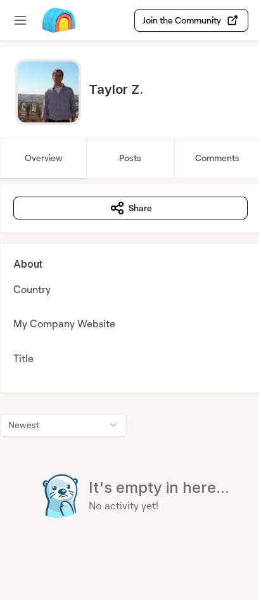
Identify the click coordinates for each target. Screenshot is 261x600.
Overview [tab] (44, 157)
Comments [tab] (217, 157)
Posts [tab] (130, 157)
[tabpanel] (130, 376)
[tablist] (130, 158)
